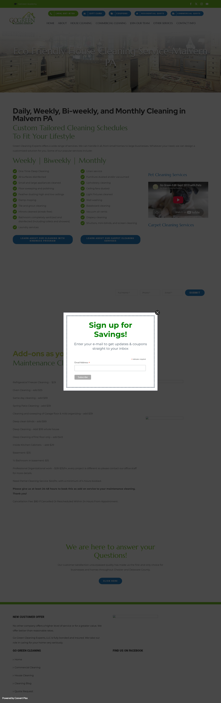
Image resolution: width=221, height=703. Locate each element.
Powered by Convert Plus (15, 698)
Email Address (82, 362)
